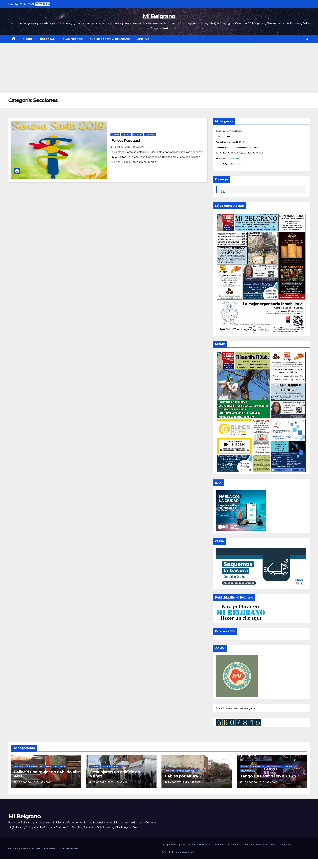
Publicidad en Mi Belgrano (110, 39)
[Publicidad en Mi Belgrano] (240, 612)
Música (288, 767)
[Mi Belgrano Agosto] (261, 273)
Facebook (233, 844)
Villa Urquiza (248, 771)
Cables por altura (181, 776)
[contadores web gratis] (238, 722)
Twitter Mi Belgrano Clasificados (178, 852)
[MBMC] (261, 411)
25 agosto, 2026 (28, 782)
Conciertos (258, 767)
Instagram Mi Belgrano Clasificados (206, 844)
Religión (137, 135)
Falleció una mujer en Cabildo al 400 (45, 774)
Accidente (20, 767)
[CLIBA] (261, 567)
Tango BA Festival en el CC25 (268, 776)
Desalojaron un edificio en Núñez (114, 774)
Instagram (47, 39)
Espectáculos (274, 767)
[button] (307, 39)
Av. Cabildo (45, 767)
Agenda (115, 135)
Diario (27, 39)
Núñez (116, 767)
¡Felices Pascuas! (125, 140)
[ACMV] (237, 676)
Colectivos (59, 767)
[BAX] (241, 510)
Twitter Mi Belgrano (281, 844)
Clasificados (73, 39)
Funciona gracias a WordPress (24, 848)
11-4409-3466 (233, 158)
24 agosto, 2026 (179, 782)
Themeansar (71, 848)
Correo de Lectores (187, 771)
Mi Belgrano (159, 16)
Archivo (143, 39)
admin (140, 147)
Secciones (150, 135)
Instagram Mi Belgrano (173, 844)
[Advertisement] (159, 68)
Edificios (106, 767)
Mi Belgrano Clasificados (254, 844)
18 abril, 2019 (122, 147)
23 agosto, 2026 (254, 782)
